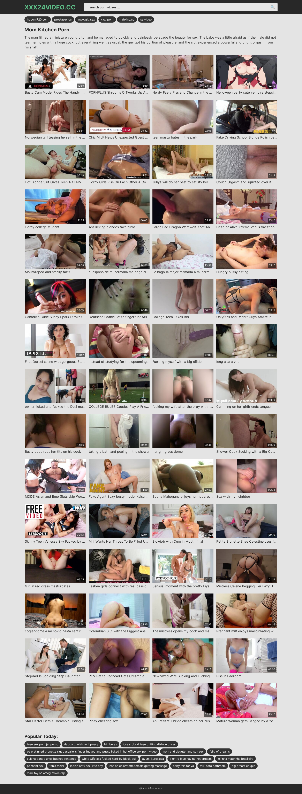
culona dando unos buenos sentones (51, 758)
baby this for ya (183, 766)
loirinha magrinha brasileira (235, 758)
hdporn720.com (37, 19)
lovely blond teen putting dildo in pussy (149, 744)
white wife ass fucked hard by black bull (109, 758)
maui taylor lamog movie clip (46, 773)
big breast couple (243, 766)
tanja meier (57, 766)
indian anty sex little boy (86, 766)
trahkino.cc (126, 19)
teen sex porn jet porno (42, 744)
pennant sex (35, 766)
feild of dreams (220, 751)
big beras (110, 744)
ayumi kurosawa (153, 758)
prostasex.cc (63, 19)
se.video (146, 19)
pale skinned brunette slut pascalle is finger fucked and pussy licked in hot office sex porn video (92, 751)
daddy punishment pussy (81, 744)
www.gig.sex (86, 19)
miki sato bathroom (213, 766)
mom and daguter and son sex (183, 751)
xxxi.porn (107, 19)
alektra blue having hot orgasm (191, 758)
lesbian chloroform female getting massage (138, 766)
